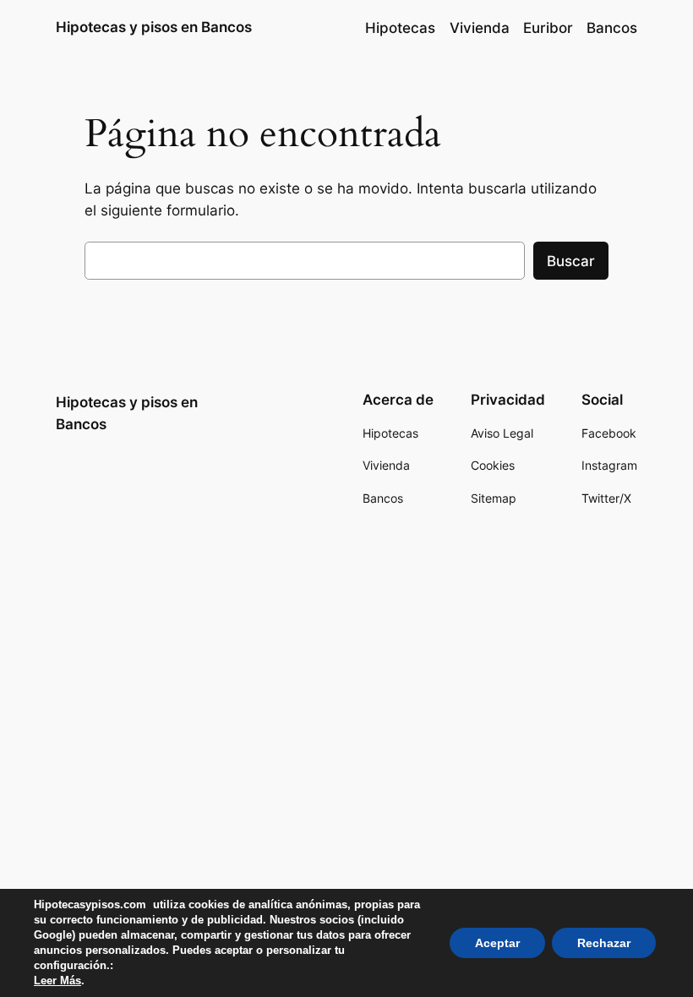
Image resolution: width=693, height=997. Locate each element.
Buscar (571, 261)
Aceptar (497, 943)
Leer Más (57, 980)
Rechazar (603, 943)
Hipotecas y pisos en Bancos (154, 27)
